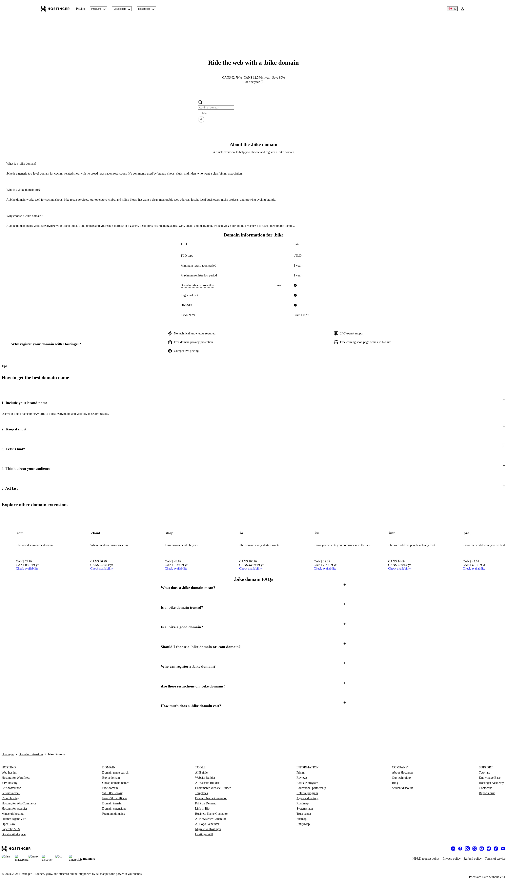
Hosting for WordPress (16, 777)
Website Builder (205, 777)
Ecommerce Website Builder (213, 788)
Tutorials (484, 772)
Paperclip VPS (11, 829)
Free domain (110, 788)
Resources (144, 8)
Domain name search (115, 772)
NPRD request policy (426, 858)
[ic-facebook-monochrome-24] (460, 848)
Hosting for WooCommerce (19, 803)
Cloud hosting (10, 798)
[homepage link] (55, 9)
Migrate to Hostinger (208, 829)
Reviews (301, 777)
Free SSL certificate (114, 798)
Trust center (303, 813)
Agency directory (307, 798)
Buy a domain (111, 777)
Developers (119, 8)
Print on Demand (205, 803)
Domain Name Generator (211, 798)
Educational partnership (311, 788)
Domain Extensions (31, 754)
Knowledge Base (489, 777)
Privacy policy (452, 858)
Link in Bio (202, 808)
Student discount (402, 788)
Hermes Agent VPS (14, 818)
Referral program (307, 793)
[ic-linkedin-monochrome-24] (453, 848)
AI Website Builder (207, 782)
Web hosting (9, 772)
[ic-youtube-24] (481, 848)
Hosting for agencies (14, 808)
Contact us (485, 788)
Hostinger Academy (491, 782)
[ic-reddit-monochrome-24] (488, 848)
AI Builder (202, 772)
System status (304, 808)
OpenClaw (8, 824)
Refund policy (473, 858)
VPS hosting (9, 782)
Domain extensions (114, 808)
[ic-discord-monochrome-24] (503, 848)
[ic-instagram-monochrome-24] (467, 848)
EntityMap (303, 824)
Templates (201, 793)
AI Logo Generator (207, 824)
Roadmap (302, 803)
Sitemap (301, 818)
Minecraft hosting (13, 813)
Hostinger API (204, 834)
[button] (253, 403)
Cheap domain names (115, 782)
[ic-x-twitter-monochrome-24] (474, 848)
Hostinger (8, 754)
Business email (11, 793)
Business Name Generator (211, 813)
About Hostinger (402, 772)
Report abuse (487, 793)
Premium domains (113, 813)
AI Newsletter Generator (210, 818)
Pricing (80, 8)
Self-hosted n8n (11, 788)
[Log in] (462, 9)
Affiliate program (307, 782)
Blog (395, 782)
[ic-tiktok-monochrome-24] (496, 848)
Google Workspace (14, 834)
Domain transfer (112, 803)
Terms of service (495, 858)
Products (96, 8)
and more (88, 858)
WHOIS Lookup (112, 793)
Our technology (402, 777)
